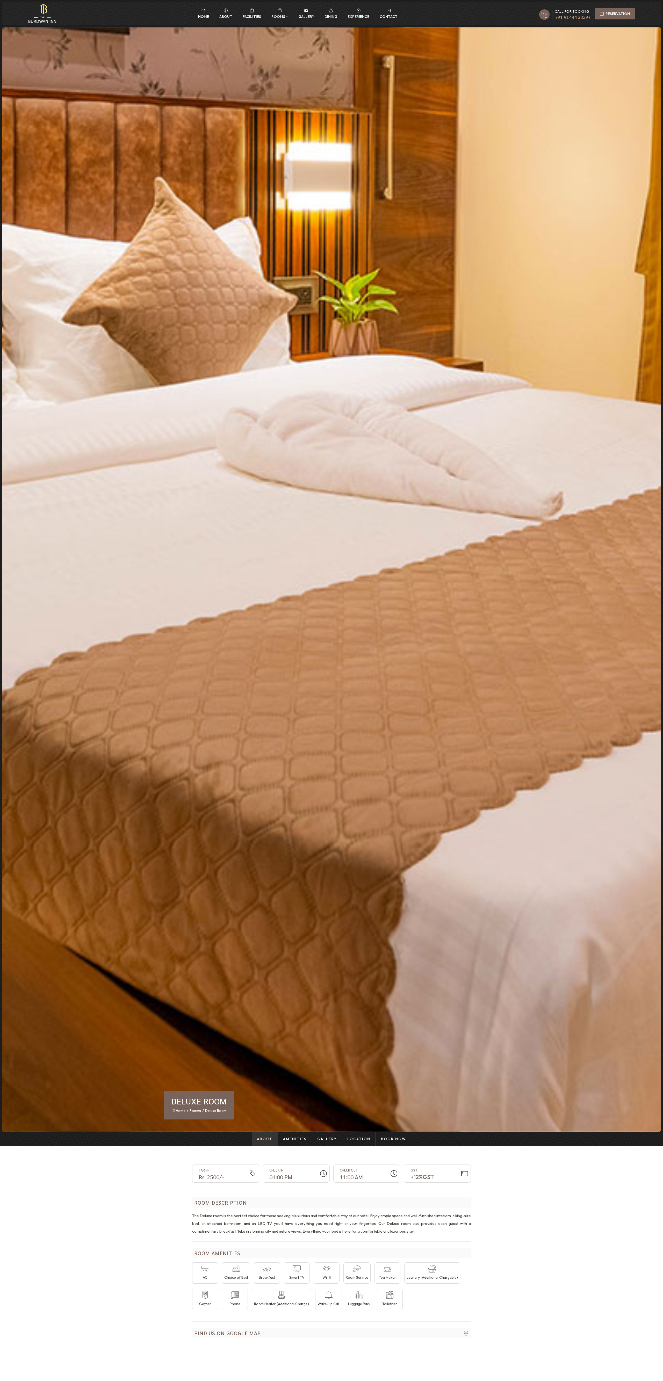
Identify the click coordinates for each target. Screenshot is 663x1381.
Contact (389, 16)
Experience (358, 16)
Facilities (252, 16)
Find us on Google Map (227, 1333)
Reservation (617, 13)
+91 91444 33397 (573, 17)
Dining (331, 16)
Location (358, 1139)
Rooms (278, 16)
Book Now (393, 1139)
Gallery (306, 16)
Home (203, 16)
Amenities (295, 1139)
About (225, 16)
